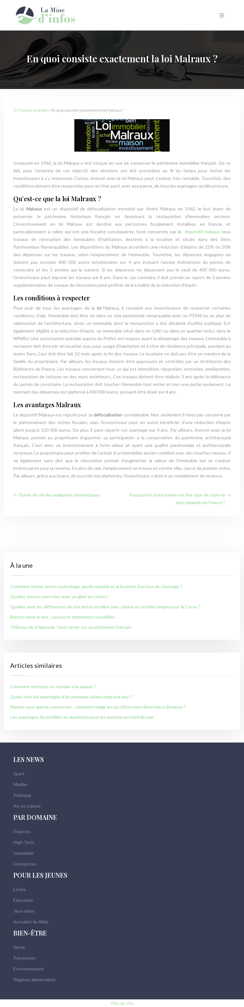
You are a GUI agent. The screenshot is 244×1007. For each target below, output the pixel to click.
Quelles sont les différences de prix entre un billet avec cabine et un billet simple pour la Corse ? (105, 606)
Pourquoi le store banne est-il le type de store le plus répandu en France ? (177, 498)
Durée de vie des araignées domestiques (59, 494)
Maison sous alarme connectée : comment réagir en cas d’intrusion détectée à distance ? (98, 706)
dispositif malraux (201, 231)
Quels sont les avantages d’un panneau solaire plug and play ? (71, 696)
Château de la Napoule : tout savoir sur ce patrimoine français (71, 627)
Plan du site (122, 1003)
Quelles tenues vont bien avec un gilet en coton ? (59, 596)
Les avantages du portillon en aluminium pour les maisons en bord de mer (82, 717)
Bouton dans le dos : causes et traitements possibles (62, 617)
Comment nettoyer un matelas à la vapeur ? (53, 686)
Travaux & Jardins (34, 110)
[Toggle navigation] (222, 15)
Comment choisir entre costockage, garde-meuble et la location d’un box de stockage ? (96, 586)
